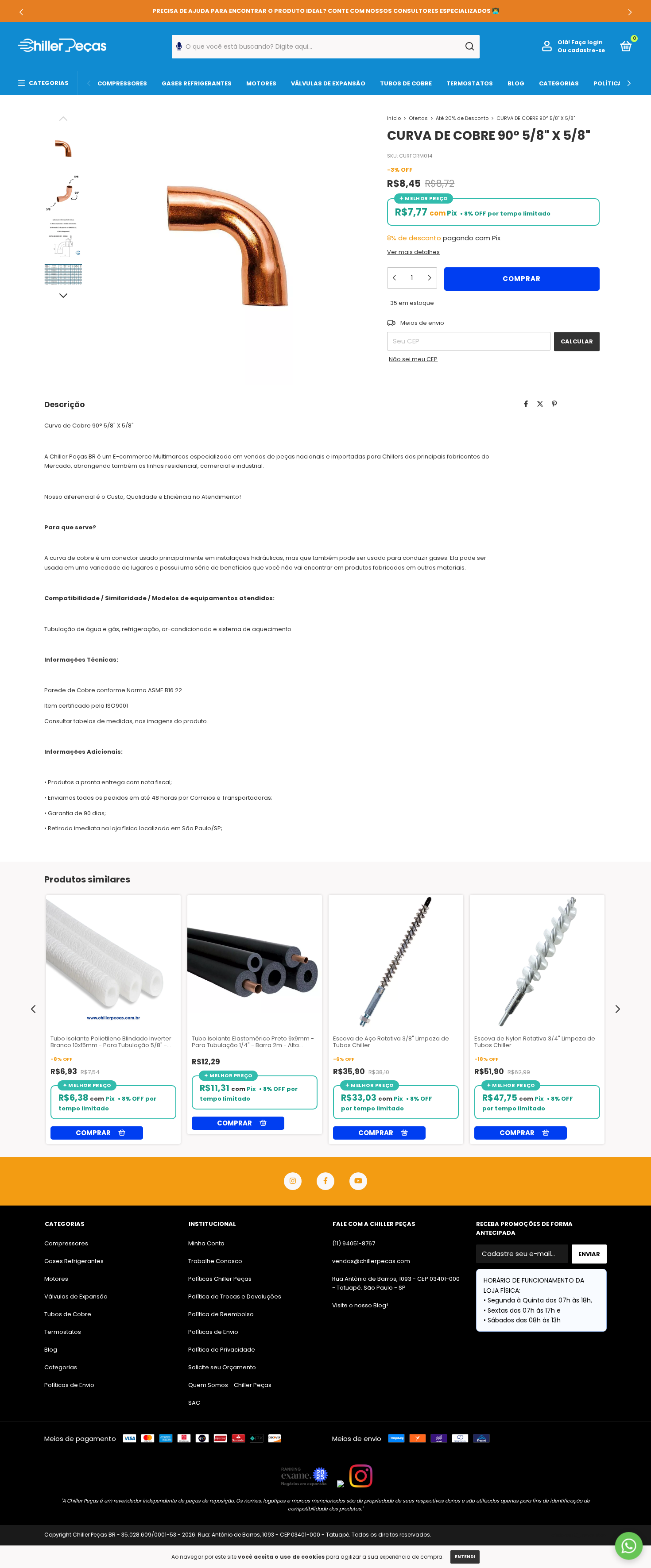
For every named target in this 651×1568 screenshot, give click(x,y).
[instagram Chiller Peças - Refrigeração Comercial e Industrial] (293, 1181)
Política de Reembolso (221, 1314)
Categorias (49, 83)
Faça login (587, 42)
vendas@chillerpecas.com (371, 1261)
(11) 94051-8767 (353, 1243)
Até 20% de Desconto (462, 118)
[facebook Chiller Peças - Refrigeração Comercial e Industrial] (325, 1181)
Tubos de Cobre (406, 83)
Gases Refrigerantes (197, 83)
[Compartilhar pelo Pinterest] (554, 403)
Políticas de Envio (69, 1385)
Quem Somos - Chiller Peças (229, 1385)
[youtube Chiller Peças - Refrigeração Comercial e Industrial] (358, 1181)
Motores (261, 83)
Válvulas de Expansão (328, 83)
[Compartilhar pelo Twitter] (540, 403)
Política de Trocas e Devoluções (234, 1296)
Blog (516, 83)
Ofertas (418, 118)
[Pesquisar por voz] (179, 48)
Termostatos (469, 83)
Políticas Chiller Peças (220, 1279)
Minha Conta (206, 1243)
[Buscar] (469, 46)
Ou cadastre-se (581, 50)
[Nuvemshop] (579, 1536)
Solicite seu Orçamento (222, 1367)
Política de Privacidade (221, 1349)
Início (394, 118)
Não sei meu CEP (413, 359)
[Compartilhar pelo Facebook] (526, 403)
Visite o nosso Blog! (360, 1305)
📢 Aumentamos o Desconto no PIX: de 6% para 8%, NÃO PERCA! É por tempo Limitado (326, 11)
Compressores (122, 83)
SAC (194, 1402)
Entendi (465, 1556)
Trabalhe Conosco (215, 1261)
